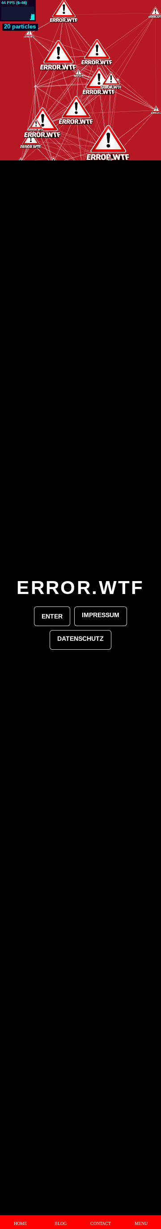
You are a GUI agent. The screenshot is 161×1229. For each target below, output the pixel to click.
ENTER (52, 616)
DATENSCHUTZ (80, 638)
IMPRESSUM (100, 615)
